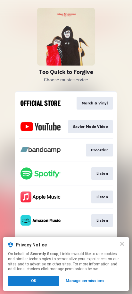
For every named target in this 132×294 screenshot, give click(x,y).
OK (33, 281)
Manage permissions (85, 281)
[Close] (122, 244)
